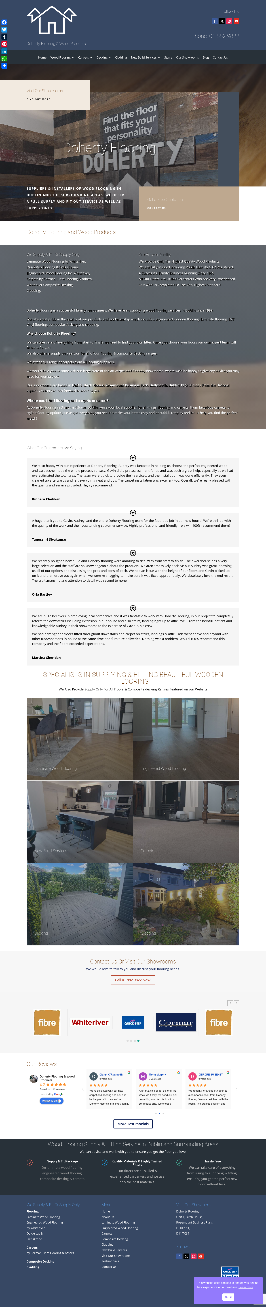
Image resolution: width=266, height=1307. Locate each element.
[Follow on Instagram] (229, 21)
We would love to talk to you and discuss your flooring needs (132, 969)
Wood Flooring (60, 57)
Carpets (83, 57)
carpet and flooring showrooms (139, 371)
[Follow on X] (222, 21)
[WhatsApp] (4, 58)
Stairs (168, 57)
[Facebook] (4, 22)
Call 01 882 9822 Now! (133, 979)
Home (42, 57)
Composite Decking (115, 1239)
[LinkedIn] (4, 51)
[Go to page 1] (159, 1113)
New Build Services (144, 57)
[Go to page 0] (156, 1113)
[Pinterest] (4, 44)
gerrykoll (177, 1074)
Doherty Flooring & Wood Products (57, 1078)
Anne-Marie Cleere (133, 1074)
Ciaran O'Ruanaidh (232, 1074)
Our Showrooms (187, 57)
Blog (206, 57)
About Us (108, 1217)
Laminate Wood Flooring (45, 261)
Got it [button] (228, 1297)
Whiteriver (77, 261)
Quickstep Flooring (41, 267)
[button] (236, 1003)
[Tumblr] (4, 36)
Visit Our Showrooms (116, 1256)
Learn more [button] (245, 1287)
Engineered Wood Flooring (47, 273)
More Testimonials (133, 1123)
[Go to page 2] (163, 1113)
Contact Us (220, 57)
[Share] (4, 65)
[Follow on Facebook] (215, 21)
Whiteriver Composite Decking (50, 285)
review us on (49, 1100)
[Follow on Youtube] (236, 21)
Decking (101, 57)
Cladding (121, 57)
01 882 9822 (224, 36)
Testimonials (110, 1261)
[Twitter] (4, 29)
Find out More (38, 99)
